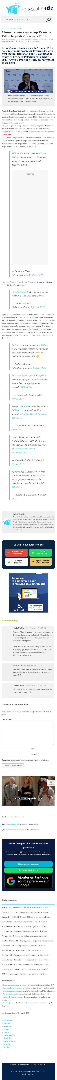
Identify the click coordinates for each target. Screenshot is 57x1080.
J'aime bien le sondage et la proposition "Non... (32, 960)
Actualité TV (18, 29)
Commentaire (7, 719)
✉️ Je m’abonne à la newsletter (28, 864)
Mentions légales (16, 1064)
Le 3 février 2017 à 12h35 (34, 666)
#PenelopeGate (27, 413)
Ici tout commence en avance (12, 991)
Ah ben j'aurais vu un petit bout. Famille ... (30, 946)
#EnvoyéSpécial (27, 448)
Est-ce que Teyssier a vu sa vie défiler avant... (31, 922)
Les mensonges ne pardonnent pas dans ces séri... (32, 955)
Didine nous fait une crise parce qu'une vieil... (31, 969)
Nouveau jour (7, 1003)
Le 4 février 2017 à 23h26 (36, 685)
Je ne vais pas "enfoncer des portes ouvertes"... (30, 936)
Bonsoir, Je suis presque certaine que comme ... (37, 941)
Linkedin (7, 1044)
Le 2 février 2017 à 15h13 (36, 628)
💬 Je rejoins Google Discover (28, 870)
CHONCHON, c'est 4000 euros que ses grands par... (31, 917)
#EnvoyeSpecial (27, 375)
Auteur (33, 1064)
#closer (17, 344)
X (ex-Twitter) (8, 1020)
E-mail (34, 754)
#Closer (42, 153)
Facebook (7, 1023)
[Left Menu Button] (3, 8)
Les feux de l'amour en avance (13, 997)
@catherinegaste (21, 291)
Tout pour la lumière (26, 1003)
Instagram (7, 1026)
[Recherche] (48, 19)
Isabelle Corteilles (8, 42)
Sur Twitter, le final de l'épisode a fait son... (30, 927)
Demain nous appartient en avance (14, 985)
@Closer (16, 157)
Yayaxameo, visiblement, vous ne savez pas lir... (28, 974)
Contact (27, 1064)
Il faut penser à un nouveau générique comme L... (32, 912)
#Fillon (15, 153)
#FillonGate (26, 387)
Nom (33, 748)
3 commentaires (35, 42)
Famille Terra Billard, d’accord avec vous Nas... (31, 908)
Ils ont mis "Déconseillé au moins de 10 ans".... (32, 931)
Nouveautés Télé (7, 29)
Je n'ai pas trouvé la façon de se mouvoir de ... (30, 950)
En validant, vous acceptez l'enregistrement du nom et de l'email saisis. (25, 760)
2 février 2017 (37, 274)
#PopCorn (17, 417)
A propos (41, 1064)
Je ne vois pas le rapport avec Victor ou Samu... (31, 965)
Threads (6, 1029)
